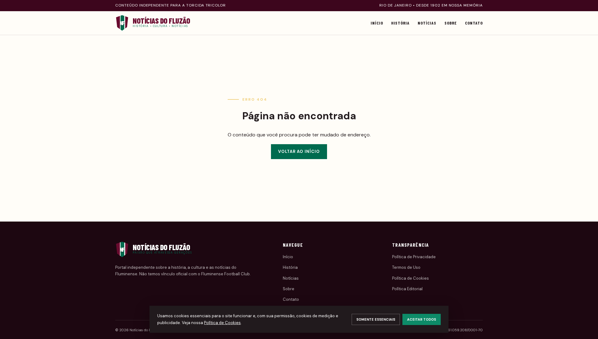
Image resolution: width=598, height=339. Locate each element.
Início (377, 22)
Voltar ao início (299, 151)
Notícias (427, 22)
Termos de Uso (406, 267)
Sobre (450, 22)
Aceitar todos (421, 319)
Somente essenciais (375, 319)
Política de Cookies (410, 278)
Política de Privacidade (414, 256)
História (400, 22)
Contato (474, 22)
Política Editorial (407, 288)
